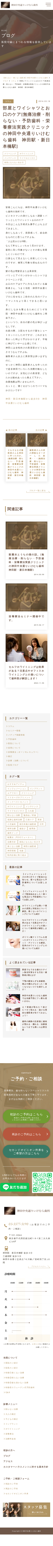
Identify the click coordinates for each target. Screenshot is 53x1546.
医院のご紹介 (12, 1362)
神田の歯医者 (30, 846)
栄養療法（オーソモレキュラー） (23, 752)
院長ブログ (13, 764)
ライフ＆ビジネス (27, 158)
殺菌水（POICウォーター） (20, 837)
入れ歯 (31, 810)
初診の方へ (9, 1450)
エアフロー (12, 793)
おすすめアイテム (15, 784)
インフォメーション (16, 788)
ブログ (6, 1455)
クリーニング (10, 153)
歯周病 (32, 828)
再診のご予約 (12, 1488)
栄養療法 (10, 1433)
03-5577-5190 (18, 1224)
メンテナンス (10, 158)
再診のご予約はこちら (26, 1134)
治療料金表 (11, 1438)
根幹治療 (11, 828)
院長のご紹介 (12, 1367)
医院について (14, 743)
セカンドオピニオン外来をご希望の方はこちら (26, 1151)
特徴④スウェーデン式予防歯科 (20, 1387)
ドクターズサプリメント (19, 797)
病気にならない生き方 (14, 162)
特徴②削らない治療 (15, 1377)
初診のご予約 (12, 1483)
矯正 (10, 756)
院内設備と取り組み (16, 855)
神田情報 (11, 850)
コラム (8, 101)
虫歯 (22, 850)
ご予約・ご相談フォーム (16, 1478)
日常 (42, 824)
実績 (40, 819)
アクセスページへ (39, 1266)
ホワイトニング (26, 153)
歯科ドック (12, 832)
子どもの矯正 (12, 1419)
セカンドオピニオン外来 (17, 1493)
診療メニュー (10, 1404)
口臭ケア (30, 819)
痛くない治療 (13, 846)
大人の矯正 (11, 1414)
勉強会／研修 (30, 815)
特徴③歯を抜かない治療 (17, 1382)
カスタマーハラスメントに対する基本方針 (25, 1466)
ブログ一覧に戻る (37, 490)
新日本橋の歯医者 (28, 824)
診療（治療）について (18, 760)
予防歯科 (12, 739)
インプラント (36, 788)
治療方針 (11, 841)
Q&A (8, 1392)
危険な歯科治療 (14, 819)
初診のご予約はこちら (26, 1116)
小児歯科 (11, 824)
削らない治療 (13, 815)
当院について (10, 1357)
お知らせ (35, 1344)
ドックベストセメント (17, 801)
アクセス (8, 1461)
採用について (14, 747)
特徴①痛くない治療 (15, 1372)
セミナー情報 (14, 730)
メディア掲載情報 (16, 734)
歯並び (23, 828)
